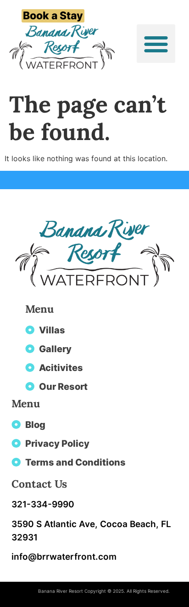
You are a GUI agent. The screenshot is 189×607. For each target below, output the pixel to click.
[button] (156, 43)
